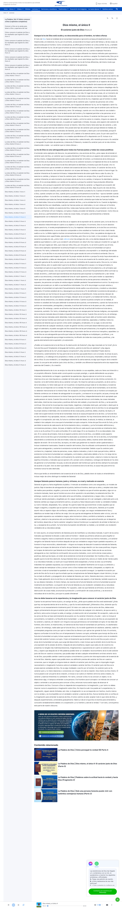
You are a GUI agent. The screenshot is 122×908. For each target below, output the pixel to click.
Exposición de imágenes (78, 9)
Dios (44, 39)
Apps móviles (102, 3)
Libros (11, 9)
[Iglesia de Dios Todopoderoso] (61, 3)
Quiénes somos (108, 9)
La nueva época (93, 9)
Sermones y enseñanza (49, 9)
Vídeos (19, 9)
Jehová (66, 239)
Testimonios (62, 9)
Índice (37, 18)
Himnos (27, 9)
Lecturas (35, 9)
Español (114, 3)
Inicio (6, 9)
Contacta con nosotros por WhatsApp (103, 891)
